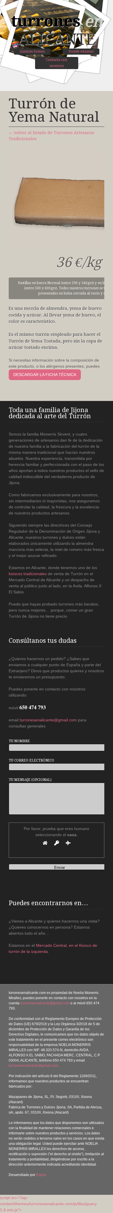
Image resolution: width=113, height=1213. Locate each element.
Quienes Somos (32, 51)
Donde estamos (81, 51)
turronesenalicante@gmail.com (48, 720)
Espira (41, 1175)
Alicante (56, 30)
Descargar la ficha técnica (44, 374)
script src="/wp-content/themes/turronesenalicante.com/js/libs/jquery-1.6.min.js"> (49, 1203)
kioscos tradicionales (28, 573)
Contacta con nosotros (56, 63)
